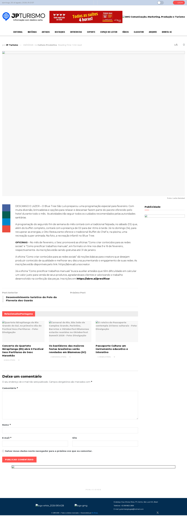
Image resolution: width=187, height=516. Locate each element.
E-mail (7, 437)
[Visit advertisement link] (93, 476)
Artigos (46, 31)
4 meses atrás (104, 357)
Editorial (18, 31)
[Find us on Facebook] (153, 512)
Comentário (10, 388)
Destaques (60, 31)
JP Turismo (12, 45)
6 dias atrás (9, 360)
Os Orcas (95, 513)
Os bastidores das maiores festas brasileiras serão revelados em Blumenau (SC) (67, 349)
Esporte (91, 31)
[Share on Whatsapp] (6, 214)
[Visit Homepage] (23, 17)
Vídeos (125, 31)
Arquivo (153, 31)
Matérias (32, 31)
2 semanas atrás (58, 357)
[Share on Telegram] (6, 221)
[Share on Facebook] (6, 207)
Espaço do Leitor (108, 31)
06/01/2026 (28, 45)
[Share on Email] (6, 228)
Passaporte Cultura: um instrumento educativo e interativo (112, 349)
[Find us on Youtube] (167, 512)
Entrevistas (76, 31)
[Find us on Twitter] (157, 512)
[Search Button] (168, 2)
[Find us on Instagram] (162, 512)
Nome (6, 424)
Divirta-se (167, 31)
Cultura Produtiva (47, 45)
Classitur (139, 31)
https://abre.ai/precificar (93, 278)
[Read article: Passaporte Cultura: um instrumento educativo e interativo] (117, 331)
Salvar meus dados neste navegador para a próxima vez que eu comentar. (48, 451)
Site (74, 438)
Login (180, 3)
